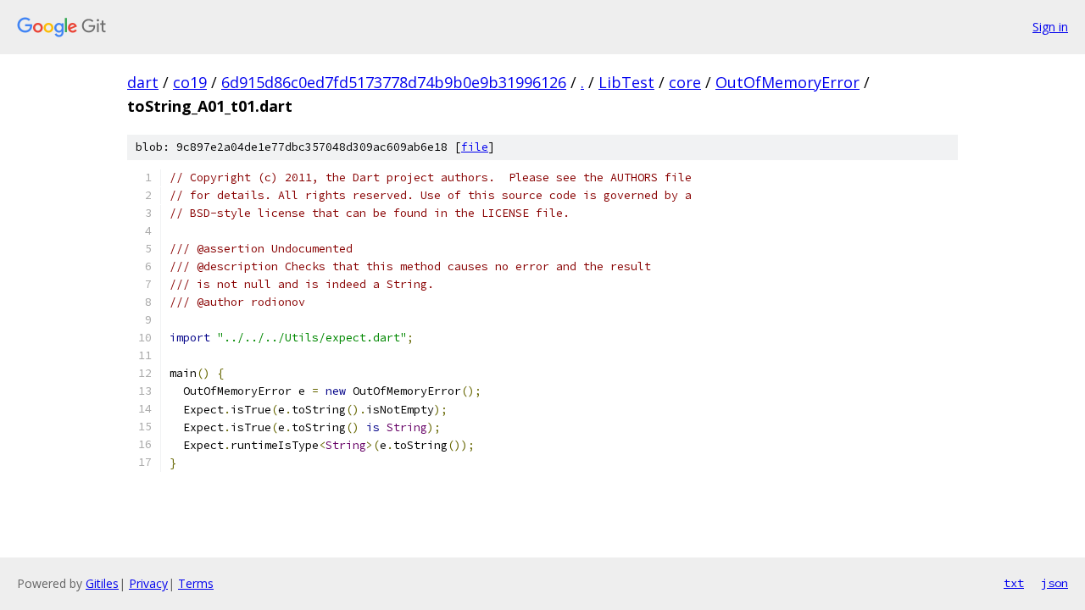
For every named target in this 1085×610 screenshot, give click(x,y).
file (474, 147)
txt (1014, 583)
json (1054, 583)
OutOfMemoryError (787, 82)
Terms (196, 583)
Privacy (148, 583)
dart (143, 82)
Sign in (1050, 27)
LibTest (626, 82)
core (685, 82)
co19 (190, 82)
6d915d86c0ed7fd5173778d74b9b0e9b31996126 (393, 82)
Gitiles (102, 583)
